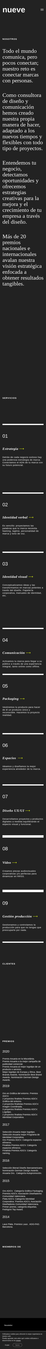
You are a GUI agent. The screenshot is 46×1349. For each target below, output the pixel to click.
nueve (13, 10)
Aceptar (7, 1345)
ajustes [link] (18, 1340)
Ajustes (17, 1345)
